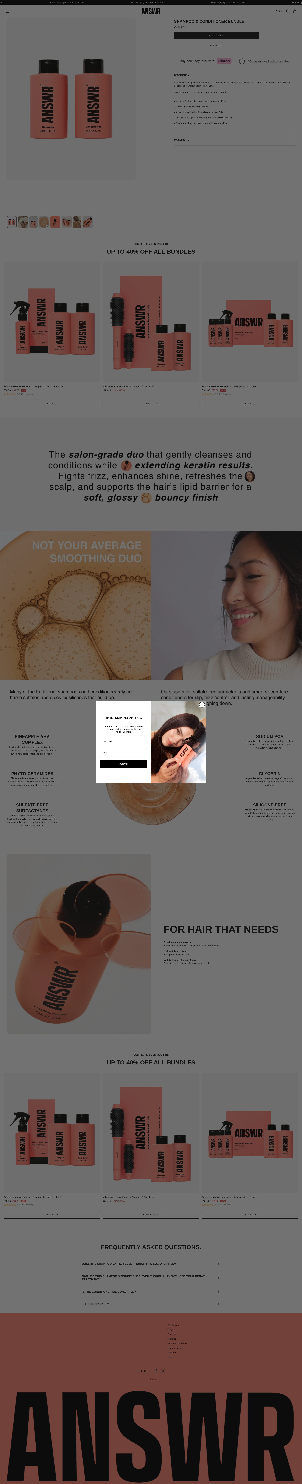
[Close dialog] (202, 704)
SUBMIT (124, 764)
